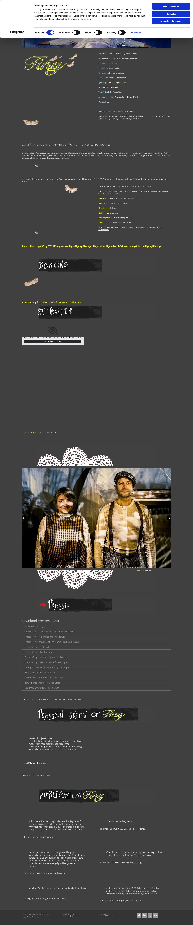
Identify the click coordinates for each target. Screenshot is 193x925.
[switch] (76, 32)
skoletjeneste (103, 230)
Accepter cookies (52, 341)
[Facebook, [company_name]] (139, 915)
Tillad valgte (171, 14)
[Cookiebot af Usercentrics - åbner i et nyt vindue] (17, 33)
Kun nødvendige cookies (171, 21)
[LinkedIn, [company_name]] (145, 915)
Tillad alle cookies (171, 6)
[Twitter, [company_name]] (150, 915)
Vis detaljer (136, 32)
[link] (53, 330)
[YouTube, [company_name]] (156, 915)
